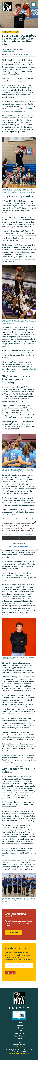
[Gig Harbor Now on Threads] (17, 1007)
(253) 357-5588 (19, 1046)
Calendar (19, 1028)
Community (6, 32)
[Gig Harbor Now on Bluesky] (20, 1007)
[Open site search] (27, 4)
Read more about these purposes (23, 534)
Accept (19, 538)
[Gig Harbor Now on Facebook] (9, 1007)
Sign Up (10, 973)
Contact (20, 1039)
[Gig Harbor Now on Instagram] (13, 1007)
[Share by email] (24, 54)
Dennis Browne (9, 51)
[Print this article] (27, 54)
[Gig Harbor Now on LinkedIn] (24, 1007)
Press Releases (19, 1036)
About (20, 1031)
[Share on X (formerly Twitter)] (22, 54)
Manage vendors (8, 534)
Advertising (19, 1033)
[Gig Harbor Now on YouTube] (28, 1007)
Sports (16, 32)
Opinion (20, 1025)
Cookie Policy (13, 546)
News (20, 1023)
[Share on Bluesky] (19, 54)
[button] (35, 522)
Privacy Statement (23, 546)
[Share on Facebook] (16, 54)
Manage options (19, 543)
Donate (12, 932)
